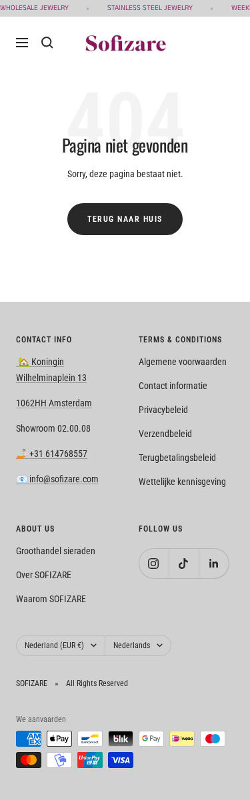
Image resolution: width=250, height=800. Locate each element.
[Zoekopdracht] (47, 43)
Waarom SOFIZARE (51, 599)
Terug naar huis (125, 219)
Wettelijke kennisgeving (182, 481)
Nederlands (131, 645)
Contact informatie (173, 385)
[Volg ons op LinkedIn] (214, 563)
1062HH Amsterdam (54, 403)
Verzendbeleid (165, 433)
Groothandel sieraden (55, 551)
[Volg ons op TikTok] (184, 563)
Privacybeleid (163, 409)
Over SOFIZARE (43, 575)
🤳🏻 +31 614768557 (51, 453)
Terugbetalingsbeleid (177, 457)
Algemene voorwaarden (183, 361)
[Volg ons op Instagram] (154, 563)
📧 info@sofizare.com (57, 479)
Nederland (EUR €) (54, 645)
